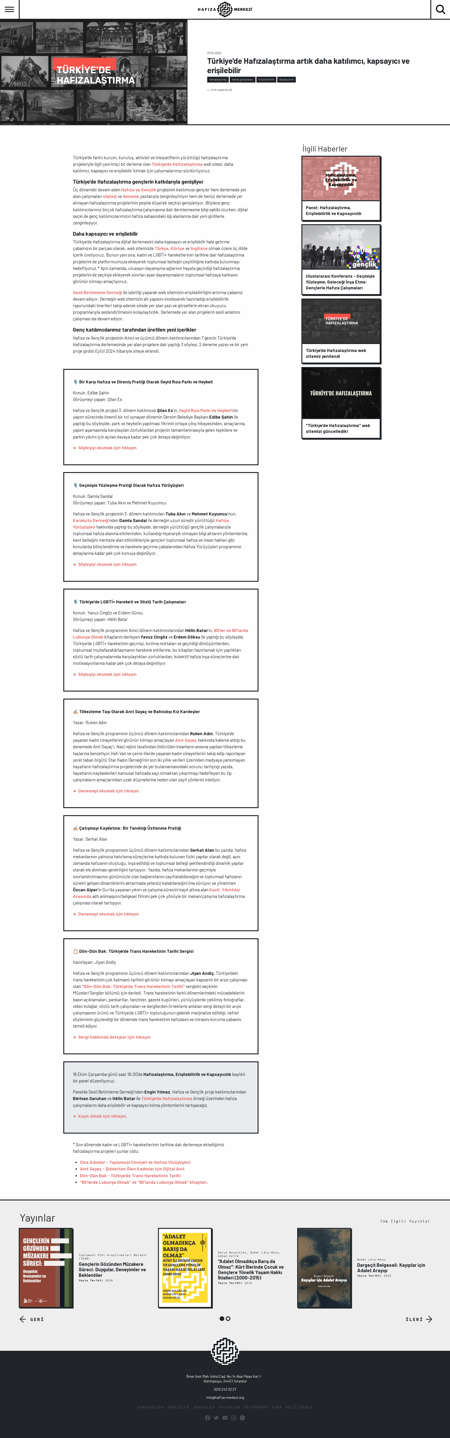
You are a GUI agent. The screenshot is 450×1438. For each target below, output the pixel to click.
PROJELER (179, 1407)
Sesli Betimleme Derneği (97, 292)
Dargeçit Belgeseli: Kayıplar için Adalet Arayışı (391, 1267)
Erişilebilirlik (266, 79)
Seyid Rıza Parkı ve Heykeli (205, 410)
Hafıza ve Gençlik (138, 189)
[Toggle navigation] (9, 9)
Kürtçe (177, 248)
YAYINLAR (229, 1407)
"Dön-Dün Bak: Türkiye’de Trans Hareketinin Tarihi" (133, 986)
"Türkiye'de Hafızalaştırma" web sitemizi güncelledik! (338, 428)
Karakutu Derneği (91, 520)
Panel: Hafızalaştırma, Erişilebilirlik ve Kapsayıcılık (333, 210)
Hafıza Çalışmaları (242, 79)
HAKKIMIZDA (150, 1407)
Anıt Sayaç (186, 740)
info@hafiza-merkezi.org (225, 1397)
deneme (131, 196)
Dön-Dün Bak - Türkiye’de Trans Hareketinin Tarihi (130, 1175)
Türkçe (162, 248)
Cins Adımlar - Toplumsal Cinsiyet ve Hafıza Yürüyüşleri (135, 1162)
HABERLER (204, 1407)
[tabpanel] (85, 1268)
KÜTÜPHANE (256, 1407)
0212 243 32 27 (225, 1389)
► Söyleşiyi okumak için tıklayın (105, 447)
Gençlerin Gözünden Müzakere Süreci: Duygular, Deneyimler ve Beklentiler (112, 1269)
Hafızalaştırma (218, 79)
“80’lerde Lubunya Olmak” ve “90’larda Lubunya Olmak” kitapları (143, 1182)
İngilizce (199, 248)
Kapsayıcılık (286, 79)
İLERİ (414, 1319)
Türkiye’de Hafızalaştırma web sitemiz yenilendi (336, 353)
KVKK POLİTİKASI (292, 1407)
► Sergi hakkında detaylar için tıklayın (112, 1037)
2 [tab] (228, 1318)
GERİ (37, 1319)
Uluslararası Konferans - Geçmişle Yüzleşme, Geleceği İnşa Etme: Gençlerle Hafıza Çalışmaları (340, 281)
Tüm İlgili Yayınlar (405, 1221)
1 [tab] (222, 1318)
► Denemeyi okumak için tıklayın (106, 790)
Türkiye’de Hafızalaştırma (177, 164)
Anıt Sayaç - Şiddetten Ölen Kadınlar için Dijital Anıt (132, 1168)
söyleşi (110, 196)
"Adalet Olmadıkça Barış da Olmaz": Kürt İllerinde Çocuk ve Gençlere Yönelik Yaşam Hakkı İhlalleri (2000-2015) (251, 1269)
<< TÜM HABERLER (219, 89)
